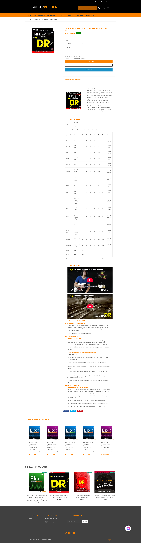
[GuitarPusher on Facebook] (69, 533)
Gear (62, 15)
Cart (107, 8)
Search (30, 518)
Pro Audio (79, 15)
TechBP (49, 539)
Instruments (52, 15)
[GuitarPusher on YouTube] (74, 533)
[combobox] (87, 8)
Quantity (67, 47)
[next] (114, 487)
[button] (128, 528)
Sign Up (85, 521)
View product (36, 484)
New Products (39, 15)
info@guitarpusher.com (51, 522)
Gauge (67, 40)
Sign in (97, 1)
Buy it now (89, 69)
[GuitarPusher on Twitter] (66, 533)
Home (29, 15)
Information (90, 15)
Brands (70, 15)
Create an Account (105, 1)
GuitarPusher (35, 539)
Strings (36, 19)
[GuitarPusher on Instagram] (71, 533)
